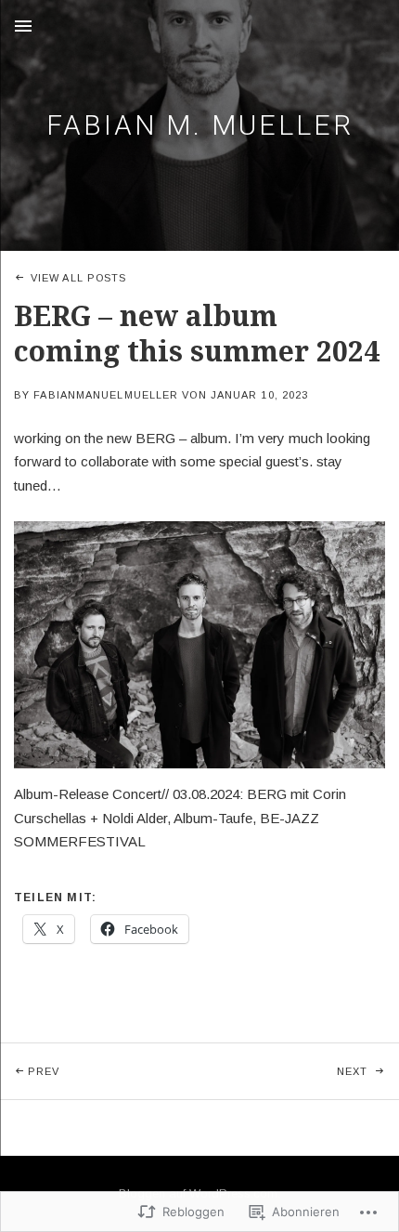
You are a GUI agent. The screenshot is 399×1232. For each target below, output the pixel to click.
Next (285, 1071)
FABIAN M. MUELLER (200, 125)
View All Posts (78, 277)
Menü (23, 26)
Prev (29, 1071)
